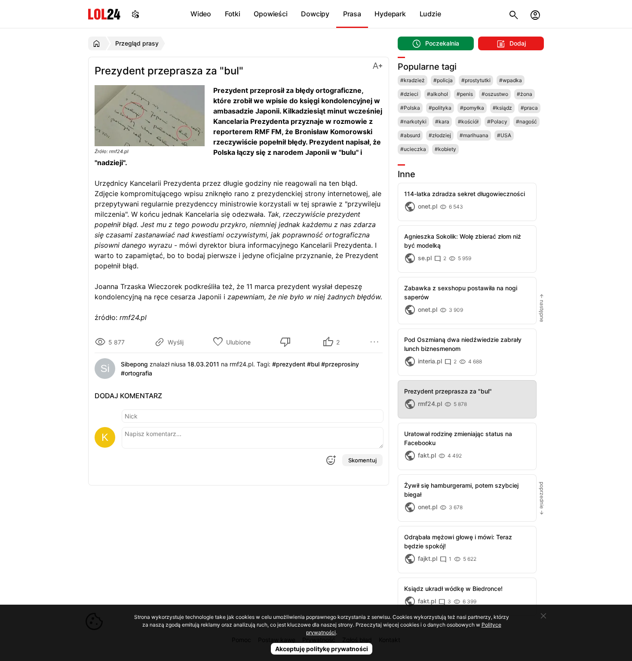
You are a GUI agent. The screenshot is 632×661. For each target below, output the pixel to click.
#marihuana (474, 135)
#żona (524, 94)
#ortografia (136, 373)
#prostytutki (476, 80)
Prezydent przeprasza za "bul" (448, 391)
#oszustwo (495, 94)
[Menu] (376, 341)
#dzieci (409, 94)
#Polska (410, 108)
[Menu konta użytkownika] (535, 14)
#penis (465, 94)
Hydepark (389, 13)
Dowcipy (315, 13)
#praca (529, 108)
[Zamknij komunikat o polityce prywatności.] (543, 616)
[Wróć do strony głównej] (98, 43)
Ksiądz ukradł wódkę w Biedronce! (453, 588)
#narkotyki (413, 121)
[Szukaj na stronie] (513, 14)
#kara (442, 121)
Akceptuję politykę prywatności (321, 648)
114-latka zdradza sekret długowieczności (464, 193)
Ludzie (430, 13)
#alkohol (437, 94)
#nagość (526, 121)
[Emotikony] (330, 460)
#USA (504, 135)
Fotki (232, 13)
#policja (443, 80)
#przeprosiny (340, 364)
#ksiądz (502, 108)
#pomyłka (472, 108)
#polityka (440, 108)
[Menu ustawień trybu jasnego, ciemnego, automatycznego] (135, 14)
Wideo (200, 13)
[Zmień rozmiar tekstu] (377, 65)
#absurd (410, 135)
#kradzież (412, 80)
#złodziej (440, 135)
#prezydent (288, 364)
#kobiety (445, 149)
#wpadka (510, 80)
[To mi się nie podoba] (287, 341)
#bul (313, 364)
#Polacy (497, 121)
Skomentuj (362, 460)
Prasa (352, 13)
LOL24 (104, 14)
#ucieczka (413, 149)
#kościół (468, 121)
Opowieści (270, 13)
